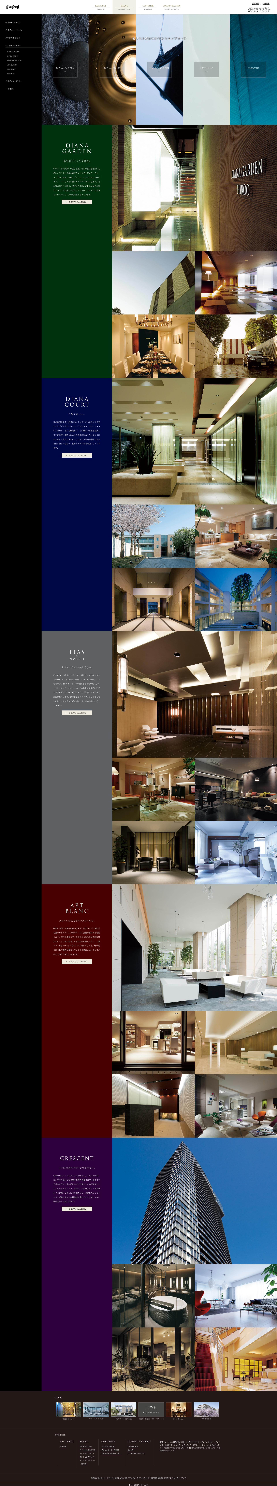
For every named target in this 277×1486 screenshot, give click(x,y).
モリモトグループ (143, 1478)
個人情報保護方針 (157, 1478)
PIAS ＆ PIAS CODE (14, 60)
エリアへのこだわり (87, 1453)
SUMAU (130, 1450)
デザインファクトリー (88, 1460)
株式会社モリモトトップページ (102, 1478)
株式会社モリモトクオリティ (125, 1478)
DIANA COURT (13, 56)
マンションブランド (87, 1457)
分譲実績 (10, 73)
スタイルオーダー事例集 (110, 1450)
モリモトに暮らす (107, 1446)
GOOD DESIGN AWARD (136, 1453)
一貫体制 (83, 1464)
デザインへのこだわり (88, 1450)
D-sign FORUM (133, 1446)
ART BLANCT (12, 65)
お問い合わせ (170, 1478)
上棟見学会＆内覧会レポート (111, 1453)
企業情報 (255, 3)
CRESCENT (11, 69)
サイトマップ (181, 1478)
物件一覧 (63, 1446)
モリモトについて (86, 1446)
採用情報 (266, 3)
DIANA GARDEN (13, 51)
